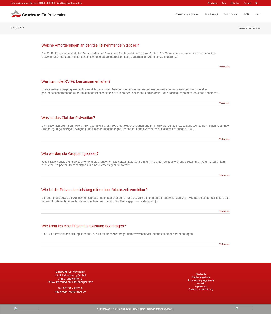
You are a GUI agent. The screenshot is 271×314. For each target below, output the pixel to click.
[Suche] (256, 3)
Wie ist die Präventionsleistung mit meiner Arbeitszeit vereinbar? (94, 190)
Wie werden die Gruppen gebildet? (69, 153)
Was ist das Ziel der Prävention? (68, 117)
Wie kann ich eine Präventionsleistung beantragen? (83, 226)
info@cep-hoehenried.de (69, 3)
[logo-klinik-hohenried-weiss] (26, 308)
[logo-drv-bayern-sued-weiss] (244, 308)
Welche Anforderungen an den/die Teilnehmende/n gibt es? (90, 45)
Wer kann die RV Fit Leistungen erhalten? (76, 81)
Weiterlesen (224, 67)
